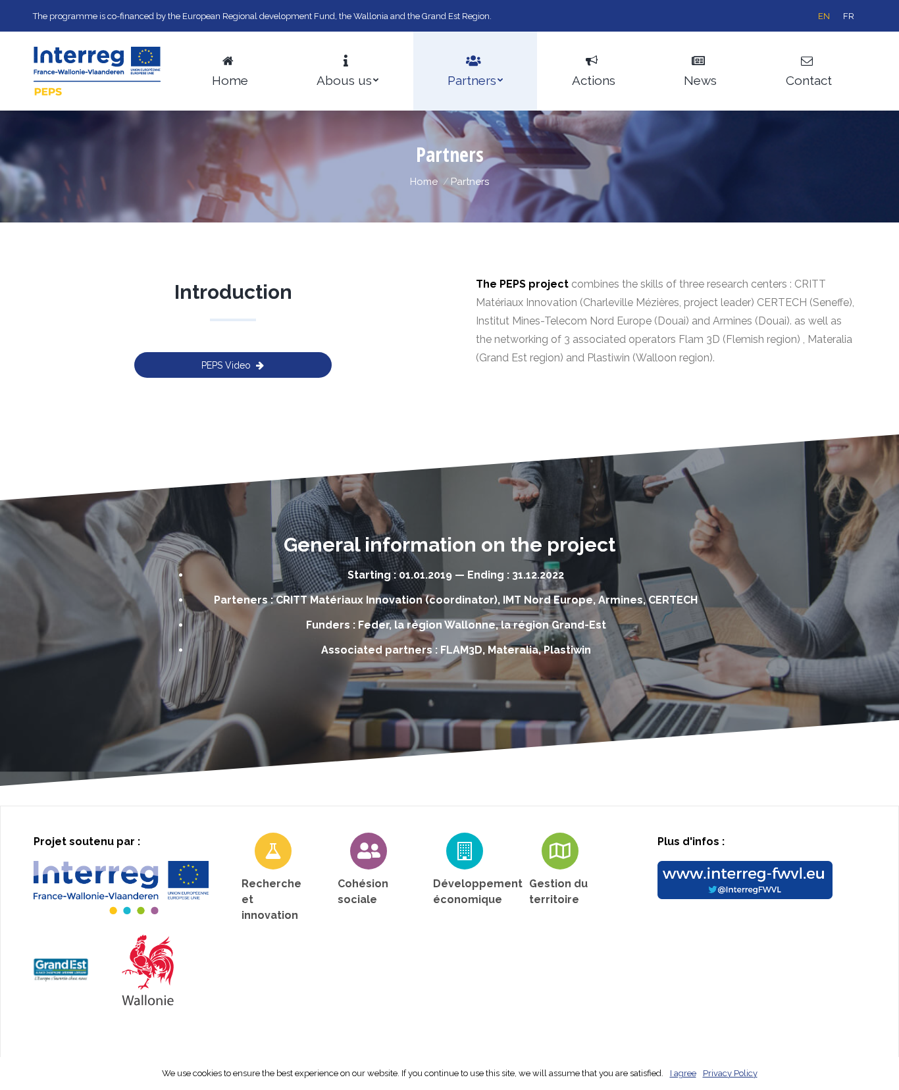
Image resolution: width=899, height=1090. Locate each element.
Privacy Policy (730, 1073)
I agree (683, 1073)
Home (424, 182)
